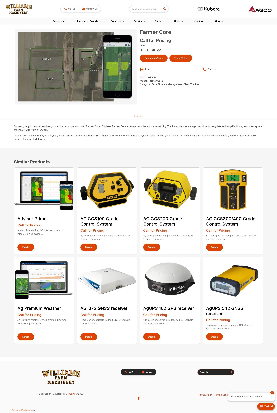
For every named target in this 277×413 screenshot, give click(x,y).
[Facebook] (138, 399)
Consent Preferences (23, 410)
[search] (165, 8)
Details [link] (25, 247)
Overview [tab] (138, 116)
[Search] (230, 372)
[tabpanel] (76, 67)
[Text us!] (266, 406)
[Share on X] (147, 50)
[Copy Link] (159, 50)
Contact (219, 21)
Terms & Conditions (223, 395)
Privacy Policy (205, 395)
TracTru (71, 393)
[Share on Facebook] (141, 50)
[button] (70, 8)
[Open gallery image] (76, 66)
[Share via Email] (153, 50)
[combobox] (149, 8)
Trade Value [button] (180, 58)
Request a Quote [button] (154, 58)
